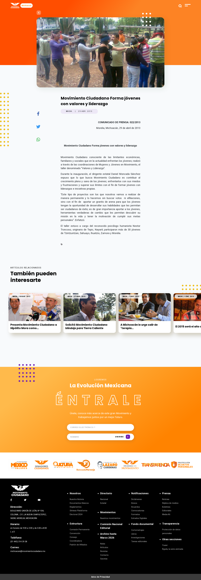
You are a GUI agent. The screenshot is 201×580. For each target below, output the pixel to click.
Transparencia (170, 523)
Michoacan (26, 6)
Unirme (119, 437)
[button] (198, 313)
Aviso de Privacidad (100, 577)
